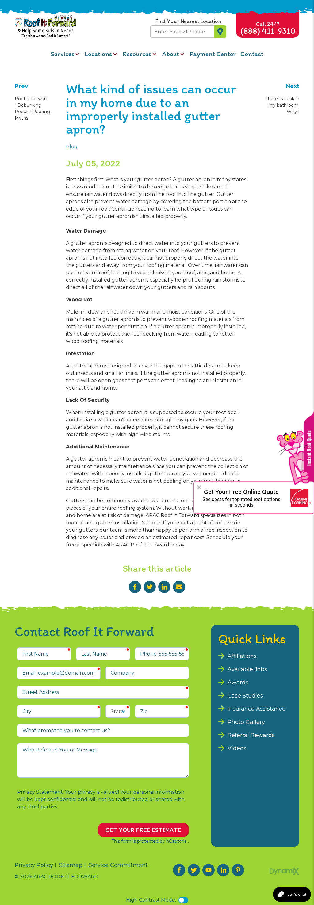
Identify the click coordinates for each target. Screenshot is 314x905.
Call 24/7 (267, 28)
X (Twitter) (194, 870)
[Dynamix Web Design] (284, 871)
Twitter (150, 587)
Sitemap (70, 865)
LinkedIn (164, 587)
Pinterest (238, 870)
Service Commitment (118, 865)
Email (179, 587)
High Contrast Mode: (151, 900)
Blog (72, 147)
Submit (220, 31)
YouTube (208, 870)
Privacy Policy (34, 865)
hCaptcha (176, 841)
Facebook (135, 587)
